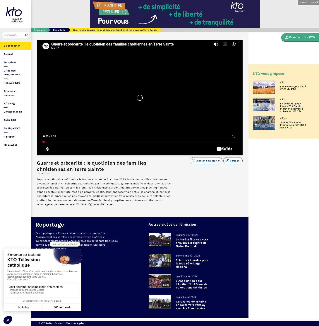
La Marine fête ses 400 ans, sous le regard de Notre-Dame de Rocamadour (192, 244)
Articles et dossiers (10, 93)
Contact (58, 323)
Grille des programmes (12, 72)
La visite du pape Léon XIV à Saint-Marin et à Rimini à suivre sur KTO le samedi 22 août (291, 108)
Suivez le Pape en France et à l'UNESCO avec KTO (293, 125)
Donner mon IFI (13, 111)
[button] (233, 160)
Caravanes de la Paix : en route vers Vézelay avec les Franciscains (191, 305)
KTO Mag (9, 103)
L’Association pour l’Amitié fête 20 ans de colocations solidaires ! (192, 286)
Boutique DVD (12, 128)
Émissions (10, 62)
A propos (9, 136)
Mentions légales (75, 323)
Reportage (59, 30)
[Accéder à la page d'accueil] (15, 14)
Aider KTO (10, 120)
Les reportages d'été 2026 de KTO (293, 88)
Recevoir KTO (12, 82)
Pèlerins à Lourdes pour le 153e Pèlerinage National (192, 263)
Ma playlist (10, 145)
